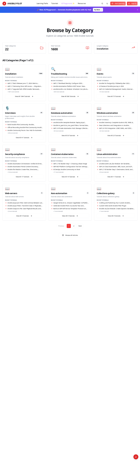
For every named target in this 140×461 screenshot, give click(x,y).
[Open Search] (135, 456)
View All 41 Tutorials (22, 138)
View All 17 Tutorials (22, 177)
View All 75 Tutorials (114, 96)
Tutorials (54, 3)
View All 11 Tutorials (114, 177)
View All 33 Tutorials (68, 135)
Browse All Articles (71, 235)
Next (80, 226)
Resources (82, 3)
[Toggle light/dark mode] (107, 3)
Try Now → (98, 10)
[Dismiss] (137, 10)
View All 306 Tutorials (68, 96)
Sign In (133, 3)
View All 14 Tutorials (68, 177)
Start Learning (120, 3)
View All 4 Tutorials (68, 216)
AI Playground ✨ (68, 3)
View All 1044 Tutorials (22, 96)
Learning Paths (42, 3)
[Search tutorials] (102, 3)
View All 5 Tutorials (22, 216)
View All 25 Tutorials (114, 135)
